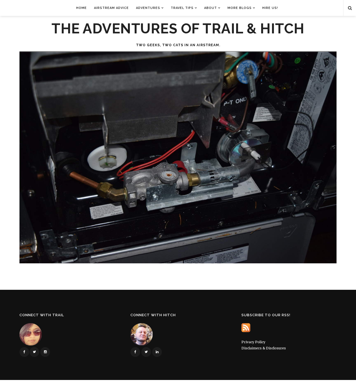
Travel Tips (182, 8)
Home (81, 8)
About (210, 8)
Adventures (148, 8)
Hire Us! (270, 8)
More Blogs (240, 8)
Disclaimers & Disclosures (263, 348)
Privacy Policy (253, 342)
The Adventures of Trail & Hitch (178, 29)
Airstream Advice (111, 8)
